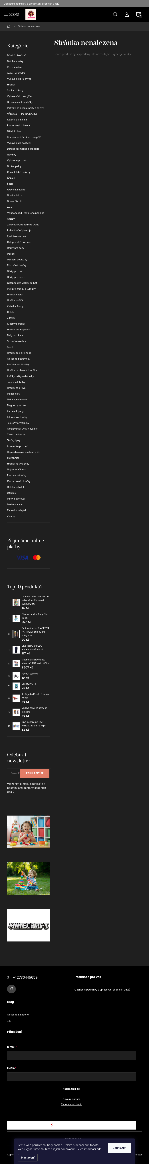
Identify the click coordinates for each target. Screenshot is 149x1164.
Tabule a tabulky (16, 382)
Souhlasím (119, 1148)
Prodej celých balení (18, 125)
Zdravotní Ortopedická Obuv (23, 224)
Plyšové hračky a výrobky (21, 288)
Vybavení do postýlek (19, 143)
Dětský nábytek (16, 487)
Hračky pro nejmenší (18, 329)
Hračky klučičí (15, 294)
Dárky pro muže (16, 277)
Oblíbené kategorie (18, 1014)
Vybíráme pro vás (17, 160)
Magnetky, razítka (16, 405)
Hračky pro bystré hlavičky (22, 370)
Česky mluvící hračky (19, 481)
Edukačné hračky (16, 265)
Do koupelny (14, 166)
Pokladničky (13, 393)
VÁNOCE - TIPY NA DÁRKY (22, 114)
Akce (10, 207)
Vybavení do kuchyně (19, 79)
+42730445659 (25, 977)
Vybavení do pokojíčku (20, 96)
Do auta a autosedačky (20, 102)
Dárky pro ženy (15, 248)
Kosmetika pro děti (17, 446)
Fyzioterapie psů (16, 236)
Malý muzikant (15, 335)
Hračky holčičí (15, 300)
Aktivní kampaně (16, 189)
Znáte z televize (16, 434)
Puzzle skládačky (16, 475)
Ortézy (11, 219)
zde (99, 1149)
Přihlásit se (35, 773)
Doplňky (11, 493)
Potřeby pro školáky (18, 364)
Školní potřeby (15, 90)
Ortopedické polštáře (19, 242)
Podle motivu (14, 67)
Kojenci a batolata (17, 119)
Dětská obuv (14, 131)
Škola (10, 184)
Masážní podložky (17, 259)
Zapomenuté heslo (71, 1104)
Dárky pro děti (15, 271)
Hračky (11, 84)
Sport (10, 347)
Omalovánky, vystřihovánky (22, 428)
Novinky (11, 154)
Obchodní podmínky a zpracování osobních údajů (31, 3)
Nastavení (28, 1157)
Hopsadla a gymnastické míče (23, 452)
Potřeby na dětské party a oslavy (25, 108)
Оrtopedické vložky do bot (22, 283)
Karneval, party (15, 411)
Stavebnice (13, 458)
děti (9, 1021)
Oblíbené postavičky (18, 358)
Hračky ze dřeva (16, 388)
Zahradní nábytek (17, 510)
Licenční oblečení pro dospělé (24, 137)
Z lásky (11, 318)
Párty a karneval (16, 498)
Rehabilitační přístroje (19, 230)
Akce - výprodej (16, 73)
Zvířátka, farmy (15, 306)
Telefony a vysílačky (18, 423)
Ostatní (11, 312)
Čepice (11, 178)
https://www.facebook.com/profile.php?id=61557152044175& (11, 989)
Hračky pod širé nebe (19, 353)
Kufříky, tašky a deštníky (20, 376)
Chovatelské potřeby (18, 172)
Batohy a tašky (15, 61)
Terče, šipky (13, 440)
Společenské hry (16, 341)
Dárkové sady (15, 504)
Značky (11, 516)
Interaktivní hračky (17, 417)
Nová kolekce (14, 195)
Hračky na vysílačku (18, 463)
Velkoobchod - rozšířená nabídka (25, 213)
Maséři (11, 254)
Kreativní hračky (16, 323)
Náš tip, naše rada (17, 399)
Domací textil (14, 201)
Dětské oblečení (16, 55)
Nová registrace (71, 1099)
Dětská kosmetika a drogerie (23, 149)
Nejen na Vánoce (16, 469)
